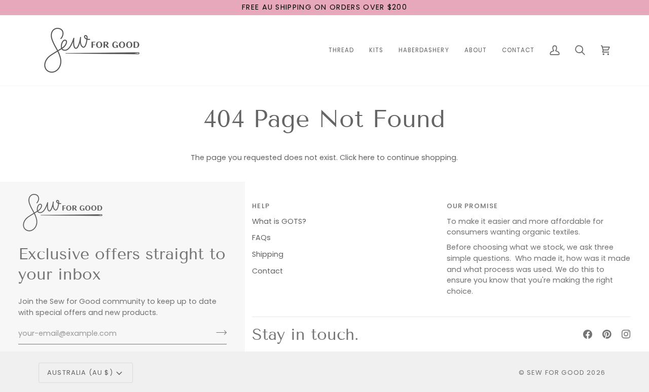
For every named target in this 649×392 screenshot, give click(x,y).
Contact (267, 271)
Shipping (267, 254)
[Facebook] (587, 334)
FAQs (261, 237)
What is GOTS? (279, 221)
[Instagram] (626, 334)
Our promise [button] (472, 206)
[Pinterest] (606, 334)
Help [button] (261, 206)
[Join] (218, 332)
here (366, 157)
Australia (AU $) (80, 372)
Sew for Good (556, 372)
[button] (341, 50)
